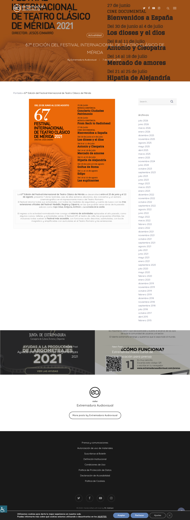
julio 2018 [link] (143, 309)
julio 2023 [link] (143, 176)
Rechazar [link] (139, 515)
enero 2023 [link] (144, 191)
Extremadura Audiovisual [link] (83, 59)
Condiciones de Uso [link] (95, 464)
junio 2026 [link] (143, 124)
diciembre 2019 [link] (146, 283)
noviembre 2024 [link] (146, 161)
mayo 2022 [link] (144, 217)
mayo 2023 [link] (144, 183)
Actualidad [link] (95, 35)
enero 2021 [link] (144, 261)
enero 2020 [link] (144, 279)
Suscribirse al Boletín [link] (95, 453)
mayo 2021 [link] (143, 257)
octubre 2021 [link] (145, 239)
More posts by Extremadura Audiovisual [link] (95, 415)
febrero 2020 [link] (145, 276)
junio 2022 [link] (143, 213)
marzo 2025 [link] (144, 154)
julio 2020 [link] (143, 268)
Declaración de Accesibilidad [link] (95, 475)
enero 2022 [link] (144, 228)
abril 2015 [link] (143, 316)
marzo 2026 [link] (144, 128)
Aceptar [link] (121, 515)
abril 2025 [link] (143, 150)
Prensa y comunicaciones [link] (95, 442)
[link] (3, 509)
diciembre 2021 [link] (146, 231)
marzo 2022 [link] (144, 220)
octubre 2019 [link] (145, 291)
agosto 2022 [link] (145, 209)
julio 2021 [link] (143, 250)
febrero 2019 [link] (145, 294)
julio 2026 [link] (143, 120)
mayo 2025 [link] (144, 146)
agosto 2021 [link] (144, 246)
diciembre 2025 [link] (146, 135)
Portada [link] (17, 93)
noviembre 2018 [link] (146, 302)
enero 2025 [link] (144, 157)
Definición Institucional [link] (95, 459)
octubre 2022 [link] (145, 202)
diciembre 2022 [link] (146, 194)
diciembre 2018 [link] (146, 298)
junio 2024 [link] (143, 165)
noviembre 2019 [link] (146, 287)
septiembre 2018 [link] (147, 305)
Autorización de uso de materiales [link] (95, 448)
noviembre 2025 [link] (146, 139)
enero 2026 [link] (144, 131)
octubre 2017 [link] (145, 313)
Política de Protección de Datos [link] (95, 470)
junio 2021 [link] (143, 254)
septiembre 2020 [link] (147, 265)
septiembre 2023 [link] (147, 172)
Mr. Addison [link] (109, 508)
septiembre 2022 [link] (147, 205)
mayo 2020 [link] (144, 272)
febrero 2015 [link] (145, 320)
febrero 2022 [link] (145, 224)
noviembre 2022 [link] (146, 198)
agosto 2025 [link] (145, 143)
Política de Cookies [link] (95, 481)
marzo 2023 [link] (144, 187)
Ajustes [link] (157, 515)
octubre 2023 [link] (145, 168)
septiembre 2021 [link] (146, 242)
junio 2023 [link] (143, 180)
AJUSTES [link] (102, 516)
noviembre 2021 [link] (146, 235)
